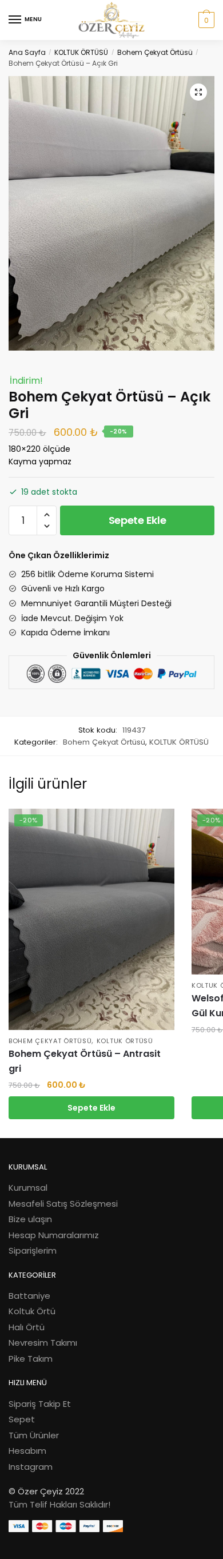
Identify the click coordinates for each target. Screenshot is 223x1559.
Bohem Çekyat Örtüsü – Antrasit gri (85, 1061)
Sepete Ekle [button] (91, 1107)
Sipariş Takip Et (40, 1404)
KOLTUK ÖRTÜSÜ (81, 52)
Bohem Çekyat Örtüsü (155, 52)
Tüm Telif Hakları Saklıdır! (59, 1504)
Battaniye (29, 1296)
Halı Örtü (27, 1327)
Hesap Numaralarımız (54, 1235)
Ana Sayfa (27, 52)
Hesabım (27, 1451)
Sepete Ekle (137, 520)
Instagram (31, 1467)
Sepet (22, 1419)
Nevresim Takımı (43, 1343)
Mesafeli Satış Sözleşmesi (63, 1204)
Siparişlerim (33, 1250)
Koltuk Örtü (32, 1311)
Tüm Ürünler (34, 1435)
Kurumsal (28, 1188)
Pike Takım (31, 1359)
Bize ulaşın (30, 1219)
